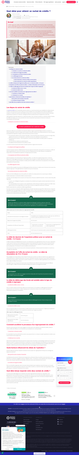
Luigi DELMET (18, 18)
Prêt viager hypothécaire (49, 2)
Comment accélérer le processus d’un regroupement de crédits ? (23, 91)
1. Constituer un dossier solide (18, 93)
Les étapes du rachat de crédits (16, 69)
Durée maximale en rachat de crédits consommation (25, 79)
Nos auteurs (26, 423)
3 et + (71, 372)
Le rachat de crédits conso (17, 90)
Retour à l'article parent (11, 388)
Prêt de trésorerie (38, 2)
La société (38, 425)
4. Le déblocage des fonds (17, 76)
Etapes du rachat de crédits (20, 6)
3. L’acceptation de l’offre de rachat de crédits (21, 74)
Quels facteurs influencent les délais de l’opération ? (20, 96)
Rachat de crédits (30, 2)
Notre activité (26, 419)
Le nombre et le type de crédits (18, 100)
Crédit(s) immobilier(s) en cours (66, 370)
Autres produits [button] (58, 2)
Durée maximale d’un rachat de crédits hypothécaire (25, 81)
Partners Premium (40, 423)
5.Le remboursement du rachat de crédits (20, 77)
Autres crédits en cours (64, 375)
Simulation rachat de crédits (20, 2)
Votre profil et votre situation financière (20, 98)
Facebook (61, 419)
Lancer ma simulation (64, 382)
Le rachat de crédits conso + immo (19, 88)
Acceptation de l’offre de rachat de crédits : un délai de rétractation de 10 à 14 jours (26, 84)
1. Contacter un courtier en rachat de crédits (21, 70)
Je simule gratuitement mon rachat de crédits (31, 126)
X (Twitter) (61, 421)
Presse (37, 419)
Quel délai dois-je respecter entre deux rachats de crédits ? (21, 102)
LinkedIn (60, 424)
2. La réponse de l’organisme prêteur (19, 72)
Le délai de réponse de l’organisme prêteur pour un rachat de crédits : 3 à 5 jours (26, 83)
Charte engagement (27, 421)
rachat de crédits (11, 110)
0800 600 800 (12, 422)
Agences (64, 2)
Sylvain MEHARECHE (17, 16)
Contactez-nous (39, 427)
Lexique (25, 425)
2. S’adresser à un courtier (17, 95)
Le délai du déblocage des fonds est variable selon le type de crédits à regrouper (26, 86)
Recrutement (38, 429)
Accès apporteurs (39, 421)
